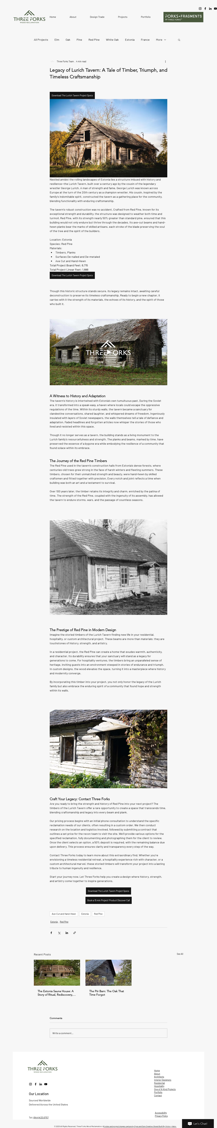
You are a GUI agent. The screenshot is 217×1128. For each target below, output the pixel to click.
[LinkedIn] (210, 8)
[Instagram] (200, 8)
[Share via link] (74, 932)
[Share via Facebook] (51, 932)
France (145, 39)
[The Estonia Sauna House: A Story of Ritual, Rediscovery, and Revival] (57, 973)
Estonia (130, 39)
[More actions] (165, 61)
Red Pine (94, 39)
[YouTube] (45, 1084)
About (157, 1073)
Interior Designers (162, 1080)
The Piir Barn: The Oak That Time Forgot (106, 992)
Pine (79, 39)
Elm (56, 39)
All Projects (41, 39)
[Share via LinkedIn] (66, 932)
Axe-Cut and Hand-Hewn (64, 914)
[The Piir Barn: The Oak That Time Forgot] (108, 973)
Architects (159, 1076)
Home (157, 1070)
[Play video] (108, 352)
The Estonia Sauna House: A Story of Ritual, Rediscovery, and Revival (56, 992)
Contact (158, 1095)
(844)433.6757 (41, 1117)
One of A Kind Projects (165, 1089)
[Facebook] (205, 8)
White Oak (112, 39)
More (159, 39)
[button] (73, 17)
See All (180, 954)
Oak (68, 39)
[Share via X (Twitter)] (59, 932)
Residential (159, 1083)
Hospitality (159, 1086)
